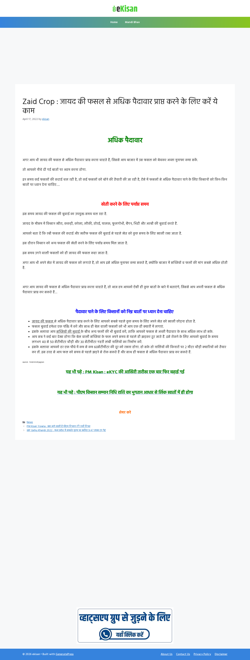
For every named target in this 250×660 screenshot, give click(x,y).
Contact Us (183, 654)
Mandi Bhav (132, 22)
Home (114, 22)
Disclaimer (221, 654)
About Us (166, 654)
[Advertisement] (125, 57)
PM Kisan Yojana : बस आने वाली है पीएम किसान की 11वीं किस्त (58, 426)
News (30, 422)
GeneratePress (65, 654)
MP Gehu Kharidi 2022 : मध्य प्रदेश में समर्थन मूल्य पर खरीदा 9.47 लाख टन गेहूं (66, 430)
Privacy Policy (202, 654)
